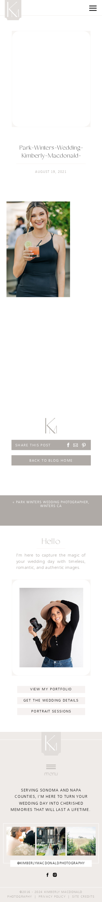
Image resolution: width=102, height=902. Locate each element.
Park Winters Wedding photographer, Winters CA (52, 504)
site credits (83, 896)
